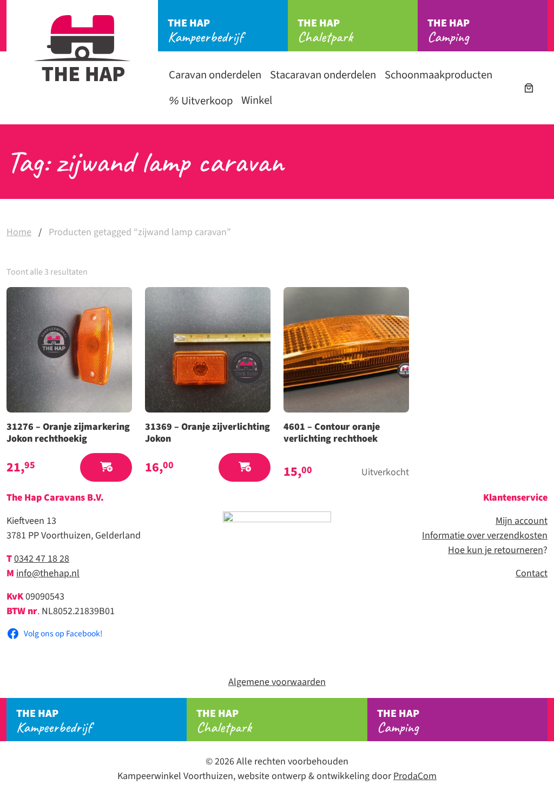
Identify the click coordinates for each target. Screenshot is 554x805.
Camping (448, 31)
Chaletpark (325, 31)
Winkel (256, 100)
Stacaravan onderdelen (323, 75)
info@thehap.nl (48, 573)
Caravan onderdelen (215, 75)
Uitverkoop (206, 101)
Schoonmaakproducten (438, 75)
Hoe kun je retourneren (495, 550)
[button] (106, 467)
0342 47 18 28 (41, 559)
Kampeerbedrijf (205, 31)
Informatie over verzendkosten (485, 535)
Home (18, 232)
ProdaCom (415, 776)
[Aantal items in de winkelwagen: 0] (529, 88)
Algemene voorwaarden (277, 682)
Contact (532, 573)
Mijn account (522, 521)
